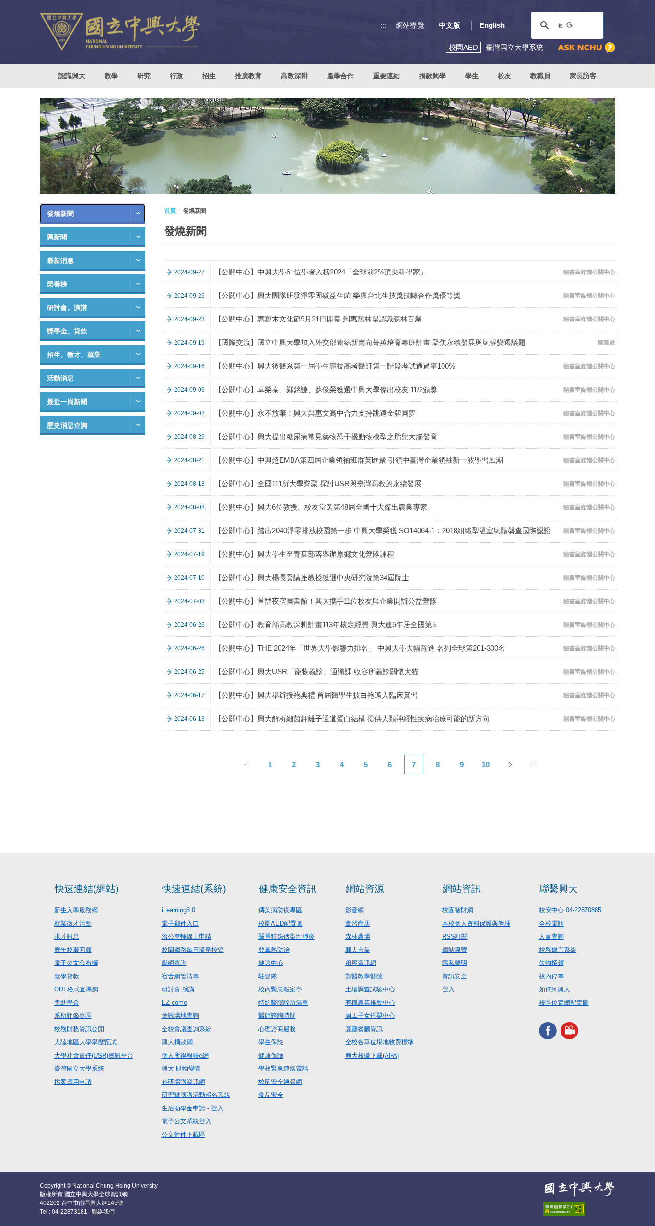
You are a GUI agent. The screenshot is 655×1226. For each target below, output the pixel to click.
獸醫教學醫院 (364, 976)
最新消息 (60, 260)
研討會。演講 (67, 307)
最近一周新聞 (67, 401)
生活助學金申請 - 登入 (192, 1108)
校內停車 (551, 976)
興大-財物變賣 (181, 1068)
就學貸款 (66, 976)
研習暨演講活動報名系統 (196, 1094)
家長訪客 (583, 76)
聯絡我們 (103, 1211)
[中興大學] (579, 1189)
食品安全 (270, 1094)
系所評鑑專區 (73, 1015)
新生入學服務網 (76, 910)
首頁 (170, 210)
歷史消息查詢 (67, 425)
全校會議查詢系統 (186, 1029)
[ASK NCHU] (586, 47)
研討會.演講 (178, 989)
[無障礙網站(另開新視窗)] (579, 1209)
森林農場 (357, 936)
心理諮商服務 (277, 1029)
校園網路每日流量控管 (193, 949)
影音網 (354, 910)
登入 (448, 989)
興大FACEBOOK (548, 1030)
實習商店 (357, 923)
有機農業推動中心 (370, 1002)
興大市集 (357, 949)
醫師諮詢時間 (277, 1015)
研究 (144, 76)
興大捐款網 (177, 1042)
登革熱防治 (274, 949)
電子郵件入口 (180, 923)
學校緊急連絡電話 (283, 1068)
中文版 (449, 25)
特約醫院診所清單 (283, 1002)
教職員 (540, 76)
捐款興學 (432, 76)
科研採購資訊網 (183, 1081)
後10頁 (533, 764)
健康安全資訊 (287, 888)
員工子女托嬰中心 (370, 1015)
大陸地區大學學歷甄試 (85, 1042)
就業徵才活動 (73, 923)
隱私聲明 (454, 962)
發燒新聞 (60, 213)
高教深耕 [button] (294, 76)
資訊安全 (454, 976)
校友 (504, 76)
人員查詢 (551, 936)
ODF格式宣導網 (76, 989)
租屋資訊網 (360, 962)
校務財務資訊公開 (79, 1029)
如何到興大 (554, 989)
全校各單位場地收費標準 (379, 1042)
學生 (472, 76)
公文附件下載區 (183, 1134)
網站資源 (365, 888)
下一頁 (509, 764)
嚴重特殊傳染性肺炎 (286, 936)
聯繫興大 (558, 888)
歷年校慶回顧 (73, 949)
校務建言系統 (557, 949)
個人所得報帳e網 (185, 1055)
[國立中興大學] (120, 32)
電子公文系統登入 (186, 1121)
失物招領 (551, 962)
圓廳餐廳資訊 (364, 1029)
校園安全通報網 (280, 1081)
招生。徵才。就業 (74, 354)
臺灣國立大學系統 (79, 1068)
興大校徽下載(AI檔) (372, 1055)
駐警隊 (267, 976)
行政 (176, 76)
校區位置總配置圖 (564, 1002)
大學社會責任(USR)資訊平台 (93, 1055)
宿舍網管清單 (180, 976)
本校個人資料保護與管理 (476, 923)
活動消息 (60, 378)
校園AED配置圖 (280, 923)
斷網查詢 (174, 962)
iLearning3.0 (178, 910)
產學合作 (340, 76)
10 (486, 765)
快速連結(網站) (87, 888)
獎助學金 (66, 1002)
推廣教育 (248, 76)
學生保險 (270, 1042)
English (492, 25)
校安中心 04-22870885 (570, 910)
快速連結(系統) (194, 888)
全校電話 (551, 923)
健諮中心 (270, 962)
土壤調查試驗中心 (370, 989)
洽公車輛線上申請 (186, 936)
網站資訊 (462, 888)
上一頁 (246, 764)
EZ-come (174, 1002)
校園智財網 (457, 910)
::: (383, 25)
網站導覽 (410, 25)
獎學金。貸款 (67, 331)
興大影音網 (569, 1030)
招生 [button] (209, 76)
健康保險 (270, 1055)
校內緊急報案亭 (280, 989)
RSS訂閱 (455, 936)
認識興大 (71, 76)
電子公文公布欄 (76, 962)
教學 (111, 76)
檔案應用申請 (73, 1081)
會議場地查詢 (180, 1015)
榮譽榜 (57, 284)
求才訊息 (66, 936)
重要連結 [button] (386, 76)
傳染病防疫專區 (280, 910)
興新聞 (57, 237)
